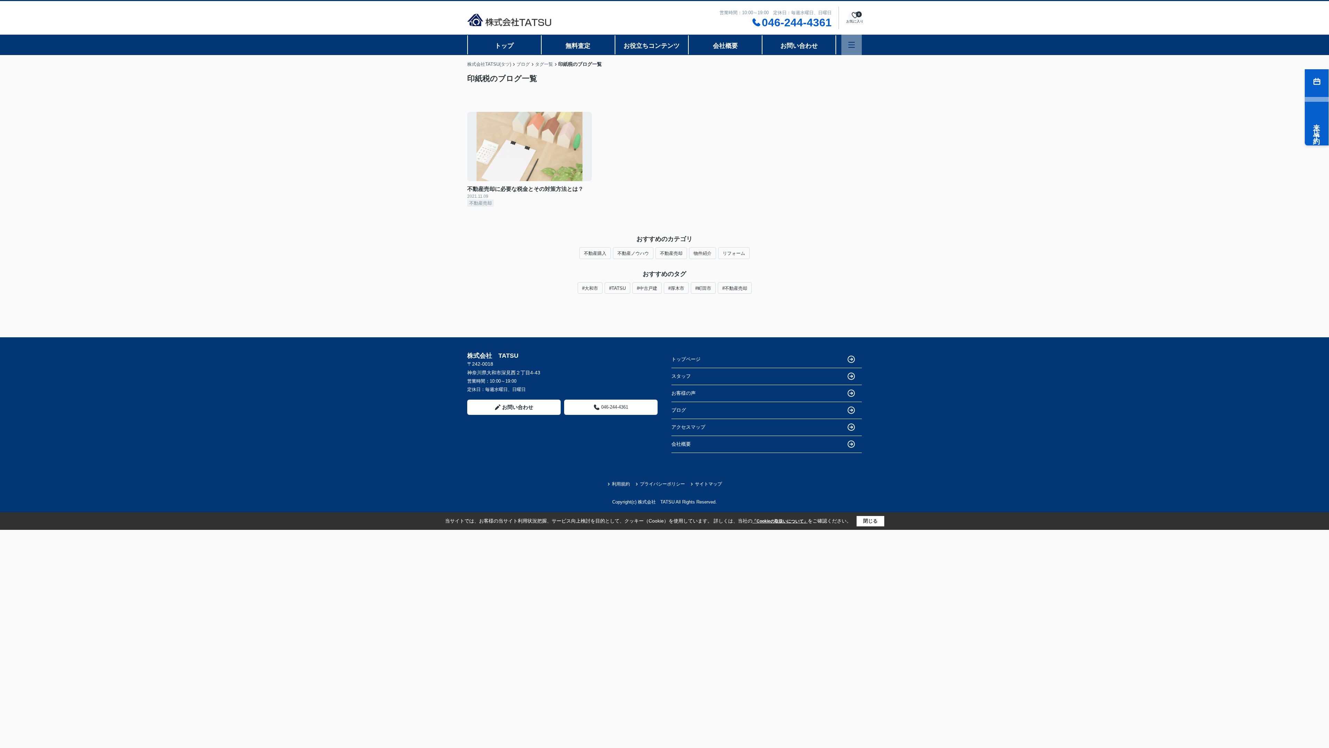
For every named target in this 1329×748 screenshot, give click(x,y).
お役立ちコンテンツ (652, 45)
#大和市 (590, 288)
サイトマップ (708, 484)
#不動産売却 (734, 288)
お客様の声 (683, 393)
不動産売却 (671, 253)
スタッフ (681, 376)
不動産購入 (595, 253)
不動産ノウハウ (633, 253)
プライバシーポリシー (662, 484)
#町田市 (703, 288)
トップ (504, 45)
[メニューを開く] (851, 45)
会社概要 (725, 45)
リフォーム (734, 253)
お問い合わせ (799, 45)
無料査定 (578, 45)
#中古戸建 (647, 288)
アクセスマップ (688, 427)
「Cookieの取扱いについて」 (780, 521)
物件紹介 (703, 253)
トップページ (685, 359)
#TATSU (617, 288)
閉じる (870, 521)
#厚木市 (676, 288)
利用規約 (621, 484)
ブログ (678, 410)
